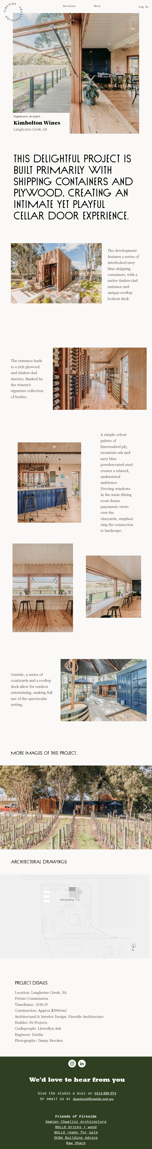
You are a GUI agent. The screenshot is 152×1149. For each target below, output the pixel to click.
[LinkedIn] (82, 1063)
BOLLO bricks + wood (76, 1127)
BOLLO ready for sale (76, 1133)
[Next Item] (145, 807)
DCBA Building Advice (76, 1138)
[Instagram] (72, 1063)
